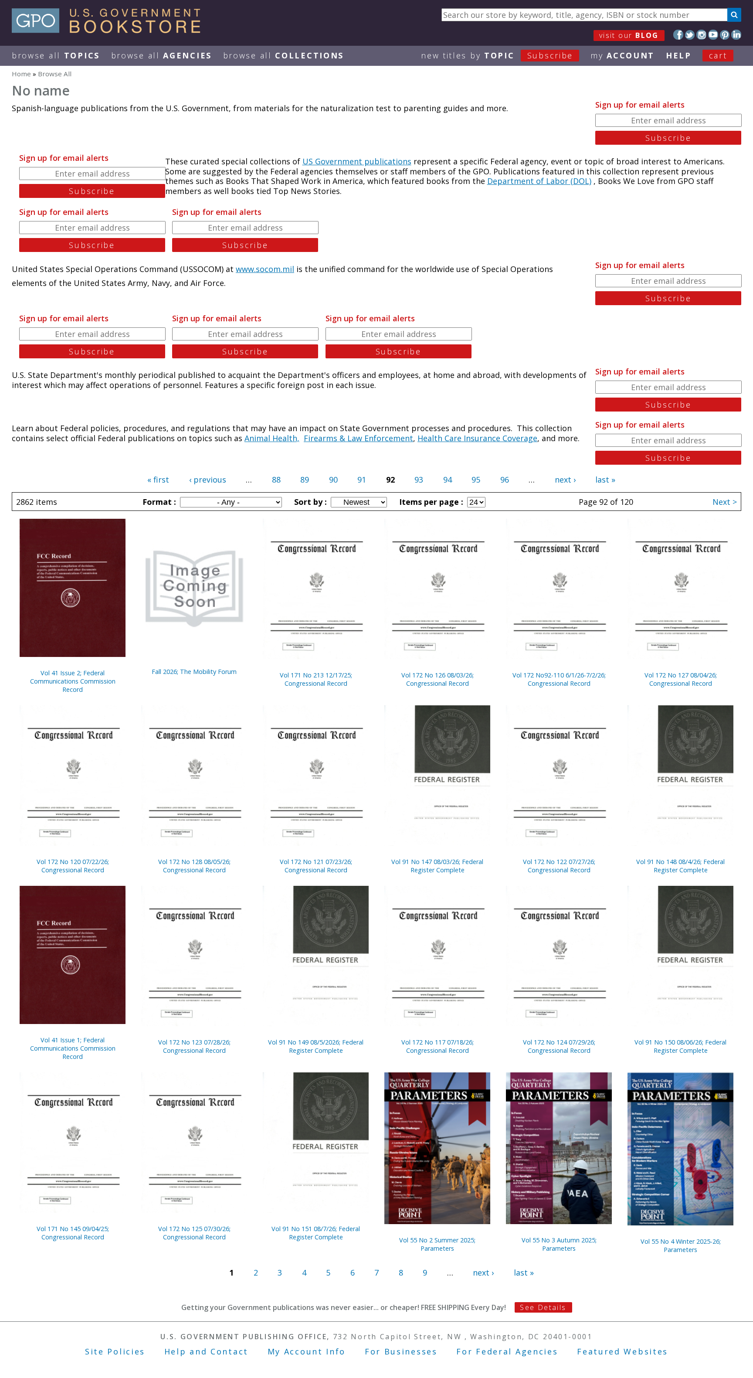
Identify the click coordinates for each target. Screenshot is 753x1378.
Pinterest (725, 35)
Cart (718, 55)
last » (605, 479)
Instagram (701, 35)
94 (447, 479)
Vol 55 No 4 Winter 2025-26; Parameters (681, 1245)
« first (158, 479)
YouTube (713, 35)
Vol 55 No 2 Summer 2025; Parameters (437, 1244)
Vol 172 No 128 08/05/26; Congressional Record (194, 865)
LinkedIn (736, 35)
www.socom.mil (265, 269)
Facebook (678, 35)
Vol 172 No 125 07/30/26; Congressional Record (194, 1233)
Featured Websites (622, 1351)
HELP (679, 55)
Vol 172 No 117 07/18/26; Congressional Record (437, 1046)
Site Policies (115, 1351)
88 (276, 479)
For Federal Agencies (507, 1351)
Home (21, 73)
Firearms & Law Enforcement (358, 438)
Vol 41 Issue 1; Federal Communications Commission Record (72, 1048)
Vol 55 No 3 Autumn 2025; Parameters (559, 1244)
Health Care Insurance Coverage (477, 438)
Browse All (56, 55)
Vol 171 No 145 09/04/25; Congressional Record (73, 1233)
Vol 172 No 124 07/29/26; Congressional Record (559, 1046)
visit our (629, 35)
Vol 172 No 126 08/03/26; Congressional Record (437, 679)
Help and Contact (206, 1351)
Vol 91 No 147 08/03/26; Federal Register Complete (437, 865)
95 (475, 479)
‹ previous (207, 479)
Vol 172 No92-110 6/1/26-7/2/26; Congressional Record (559, 679)
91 (361, 479)
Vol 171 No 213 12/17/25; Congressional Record (316, 679)
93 (418, 479)
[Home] (110, 30)
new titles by (497, 55)
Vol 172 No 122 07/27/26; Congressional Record (559, 865)
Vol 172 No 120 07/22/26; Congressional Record (73, 865)
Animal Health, (271, 438)
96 (504, 479)
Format (158, 502)
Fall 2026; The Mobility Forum (194, 671)
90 (333, 479)
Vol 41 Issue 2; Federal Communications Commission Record (72, 681)
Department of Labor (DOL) (539, 181)
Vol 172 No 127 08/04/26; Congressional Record (680, 679)
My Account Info (307, 1351)
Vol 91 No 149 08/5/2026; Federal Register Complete (315, 1046)
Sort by (309, 502)
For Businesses (401, 1351)
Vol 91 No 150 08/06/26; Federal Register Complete (680, 1046)
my (622, 55)
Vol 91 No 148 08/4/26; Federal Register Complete (680, 865)
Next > (724, 502)
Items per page (430, 502)
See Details (543, 1307)
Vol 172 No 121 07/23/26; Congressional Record (316, 865)
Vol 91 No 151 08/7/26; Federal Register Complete (315, 1233)
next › (565, 479)
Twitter (690, 35)
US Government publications (356, 161)
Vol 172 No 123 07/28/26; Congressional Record (194, 1046)
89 (304, 479)
